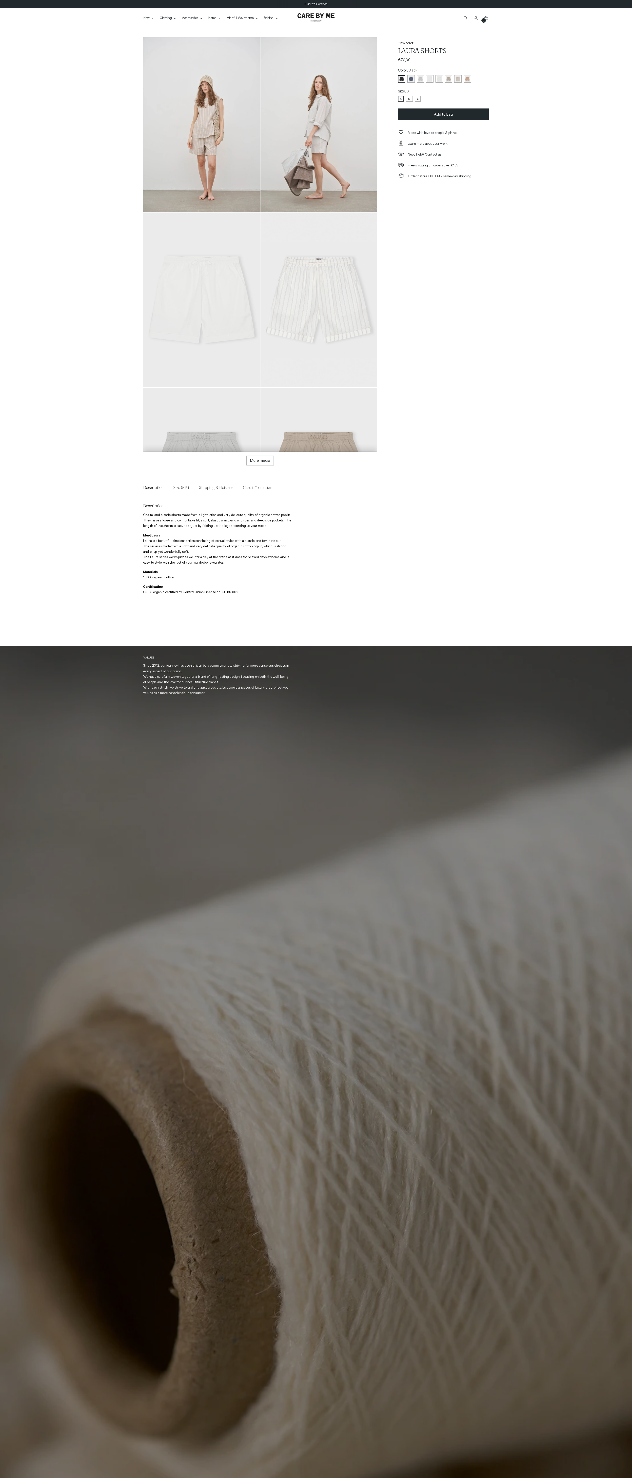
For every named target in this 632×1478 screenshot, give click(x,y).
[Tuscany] (467, 79)
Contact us (433, 154)
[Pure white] (430, 79)
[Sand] (448, 79)
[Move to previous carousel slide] (476, 630)
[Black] (401, 79)
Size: (403, 91)
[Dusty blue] (411, 79)
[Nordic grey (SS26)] (420, 79)
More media (260, 460)
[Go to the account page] (476, 18)
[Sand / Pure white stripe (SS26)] (458, 79)
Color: (407, 70)
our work (441, 143)
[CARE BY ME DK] (316, 17)
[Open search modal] (465, 18)
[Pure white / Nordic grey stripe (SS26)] (439, 79)
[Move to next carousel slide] (485, 629)
